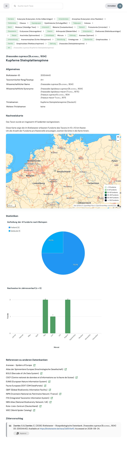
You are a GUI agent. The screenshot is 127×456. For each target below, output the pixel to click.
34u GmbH (77, 206)
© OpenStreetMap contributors (105, 206)
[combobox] (37, 6)
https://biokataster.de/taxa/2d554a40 (57, 428)
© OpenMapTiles (88, 206)
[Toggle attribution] (118, 205)
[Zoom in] (118, 137)
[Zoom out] (118, 140)
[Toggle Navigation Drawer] (6, 6)
